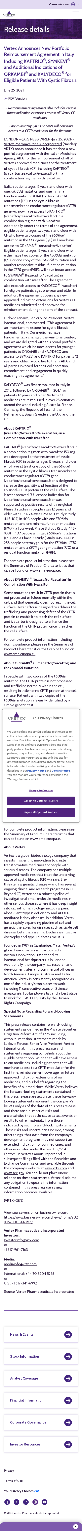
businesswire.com (53, 1212)
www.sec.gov (14, 1173)
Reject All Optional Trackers (40, 812)
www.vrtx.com (56, 1168)
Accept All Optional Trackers (41, 800)
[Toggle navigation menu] (75, 14)
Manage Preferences (41, 790)
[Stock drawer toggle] (75, 1526)
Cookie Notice (61, 770)
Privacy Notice (36, 770)
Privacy (9, 1470)
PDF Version (17, 98)
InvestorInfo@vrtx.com (21, 1240)
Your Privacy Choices (18, 1491)
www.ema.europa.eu (46, 570)
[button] (64, 4)
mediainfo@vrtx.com (20, 1264)
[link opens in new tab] (9, 14)
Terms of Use (13, 1481)
